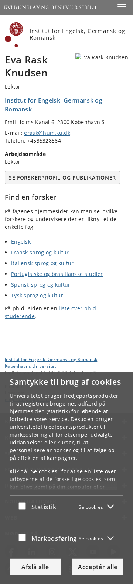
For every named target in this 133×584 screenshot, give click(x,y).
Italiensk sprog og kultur (42, 263)
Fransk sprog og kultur (40, 252)
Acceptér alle (97, 567)
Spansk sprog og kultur (41, 284)
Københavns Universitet (30, 366)
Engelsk (21, 241)
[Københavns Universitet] (14, 34)
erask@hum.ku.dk (47, 132)
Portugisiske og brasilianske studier (57, 273)
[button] (122, 6)
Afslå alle (35, 567)
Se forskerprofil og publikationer (62, 177)
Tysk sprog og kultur (37, 295)
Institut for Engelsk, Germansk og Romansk (51, 359)
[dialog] (66, 478)
